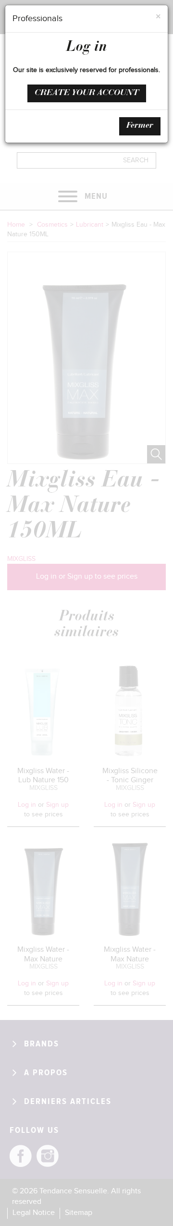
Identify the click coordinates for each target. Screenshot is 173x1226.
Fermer (139, 125)
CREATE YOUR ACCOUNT (87, 93)
